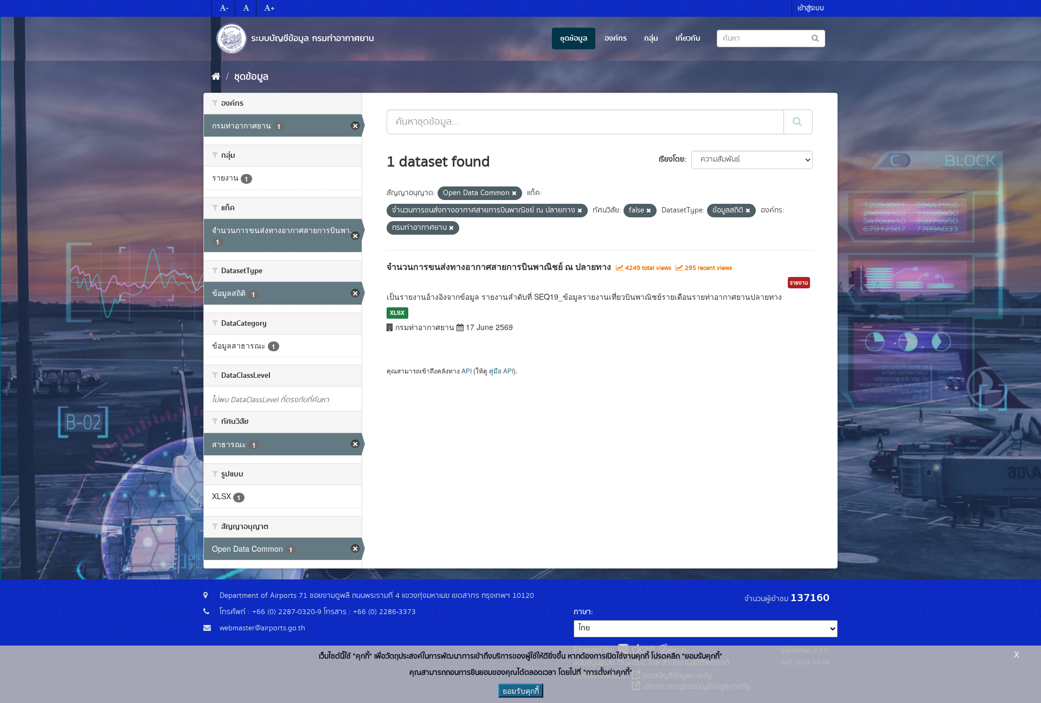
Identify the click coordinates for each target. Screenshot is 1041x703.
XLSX (397, 312)
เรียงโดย (671, 159)
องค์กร (616, 38)
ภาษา (582, 612)
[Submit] (798, 121)
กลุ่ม (651, 38)
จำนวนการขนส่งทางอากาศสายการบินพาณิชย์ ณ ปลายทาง (499, 266)
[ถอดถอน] (514, 193)
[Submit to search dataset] (815, 37)
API (466, 370)
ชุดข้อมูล (573, 38)
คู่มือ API (501, 370)
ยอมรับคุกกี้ (521, 690)
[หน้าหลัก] (216, 77)
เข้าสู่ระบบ (811, 8)
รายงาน (799, 283)
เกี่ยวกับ (688, 38)
